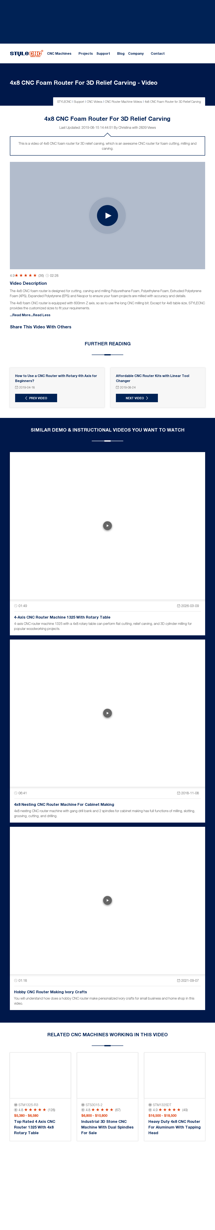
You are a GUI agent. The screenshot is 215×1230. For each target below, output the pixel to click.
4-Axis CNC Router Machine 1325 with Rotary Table (62, 617)
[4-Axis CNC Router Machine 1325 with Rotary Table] (107, 525)
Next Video (135, 398)
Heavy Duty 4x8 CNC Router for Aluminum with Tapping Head (174, 1127)
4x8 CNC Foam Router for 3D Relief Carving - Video (83, 82)
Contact (158, 53)
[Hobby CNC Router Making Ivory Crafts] (107, 900)
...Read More (20, 315)
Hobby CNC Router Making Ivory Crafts (50, 991)
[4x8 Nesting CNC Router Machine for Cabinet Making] (107, 713)
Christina (124, 127)
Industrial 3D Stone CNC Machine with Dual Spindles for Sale (107, 1127)
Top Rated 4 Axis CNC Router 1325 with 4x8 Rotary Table (34, 1127)
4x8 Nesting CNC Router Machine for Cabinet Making (64, 804)
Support (103, 53)
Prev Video (38, 398)
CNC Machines (59, 53)
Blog (121, 53)
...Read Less (40, 315)
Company (136, 53)
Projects (86, 53)
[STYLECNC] (26, 53)
